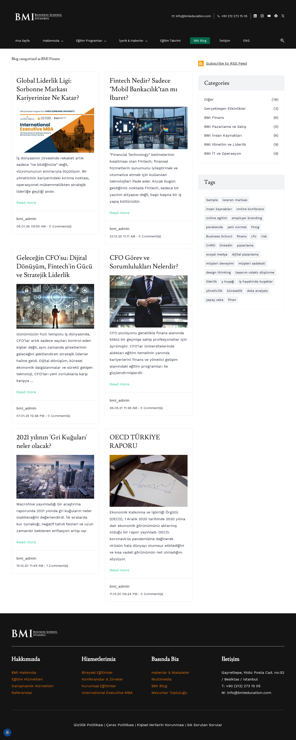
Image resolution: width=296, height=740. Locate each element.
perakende (214, 227)
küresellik (234, 291)
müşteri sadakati (251, 263)
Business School (219, 236)
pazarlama (245, 245)
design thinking (218, 272)
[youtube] (269, 16)
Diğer (209, 99)
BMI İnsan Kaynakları (223, 135)
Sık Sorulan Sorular (204, 725)
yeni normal (237, 227)
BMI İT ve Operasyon (222, 153)
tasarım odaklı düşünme (254, 272)
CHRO (210, 245)
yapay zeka (214, 300)
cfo (253, 236)
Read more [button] (26, 202)
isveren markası (234, 200)
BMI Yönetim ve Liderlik (225, 144)
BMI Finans (214, 117)
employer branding (247, 218)
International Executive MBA (107, 692)
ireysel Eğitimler (98, 672)
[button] (280, 41)
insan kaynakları (219, 209)
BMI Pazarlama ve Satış (225, 126)
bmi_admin (26, 219)
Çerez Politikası (120, 725)
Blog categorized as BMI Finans (36, 59)
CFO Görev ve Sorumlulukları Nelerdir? (144, 262)
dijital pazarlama (245, 254)
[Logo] (38, 16)
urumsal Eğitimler (100, 686)
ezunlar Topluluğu (171, 692)
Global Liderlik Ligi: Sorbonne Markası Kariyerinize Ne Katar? (47, 89)
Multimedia (161, 679)
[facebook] (276, 16)
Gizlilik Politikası (88, 725)
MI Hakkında (25, 672)
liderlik (211, 281)
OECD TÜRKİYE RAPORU (135, 441)
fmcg (255, 227)
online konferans (250, 209)
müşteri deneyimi (220, 263)
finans (242, 236)
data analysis (257, 291)
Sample (212, 200)
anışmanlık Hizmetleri (33, 686)
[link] (35, 632)
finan (232, 300)
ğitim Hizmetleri (28, 679)
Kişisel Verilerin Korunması (160, 725)
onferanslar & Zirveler (103, 679)
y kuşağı (228, 281)
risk (264, 236)
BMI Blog (159, 686)
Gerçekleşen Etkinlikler (225, 108)
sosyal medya (216, 254)
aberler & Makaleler (171, 672)
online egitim (216, 218)
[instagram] (262, 16)
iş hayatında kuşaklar (256, 281)
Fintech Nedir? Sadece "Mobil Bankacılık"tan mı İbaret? (143, 89)
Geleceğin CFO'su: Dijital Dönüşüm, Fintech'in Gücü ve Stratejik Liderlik (54, 266)
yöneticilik (214, 291)
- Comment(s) (58, 226)
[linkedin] (255, 16)
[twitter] (282, 16)
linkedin (226, 245)
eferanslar (23, 692)
